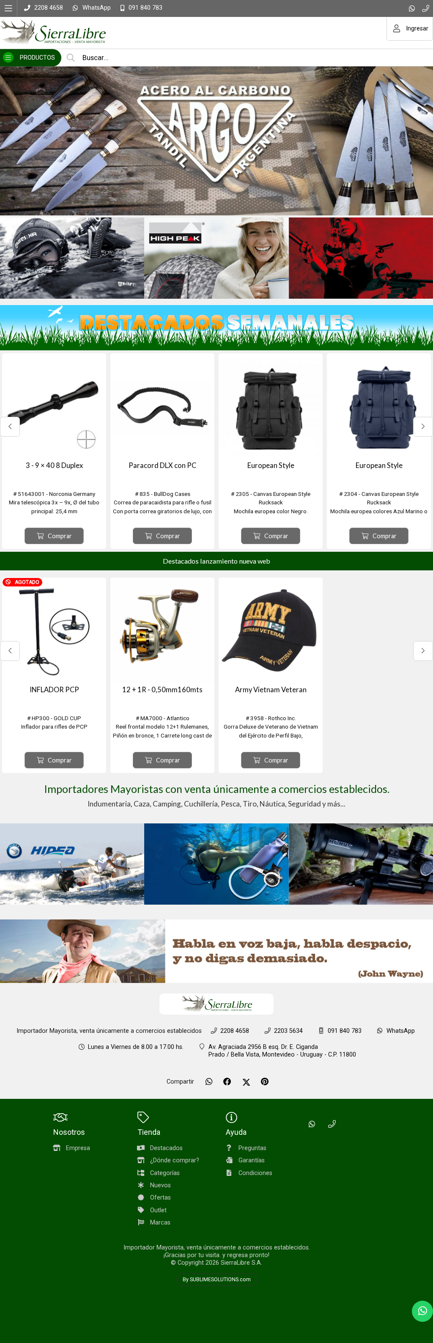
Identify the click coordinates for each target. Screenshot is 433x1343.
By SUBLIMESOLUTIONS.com (217, 1279)
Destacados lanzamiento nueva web (216, 561)
